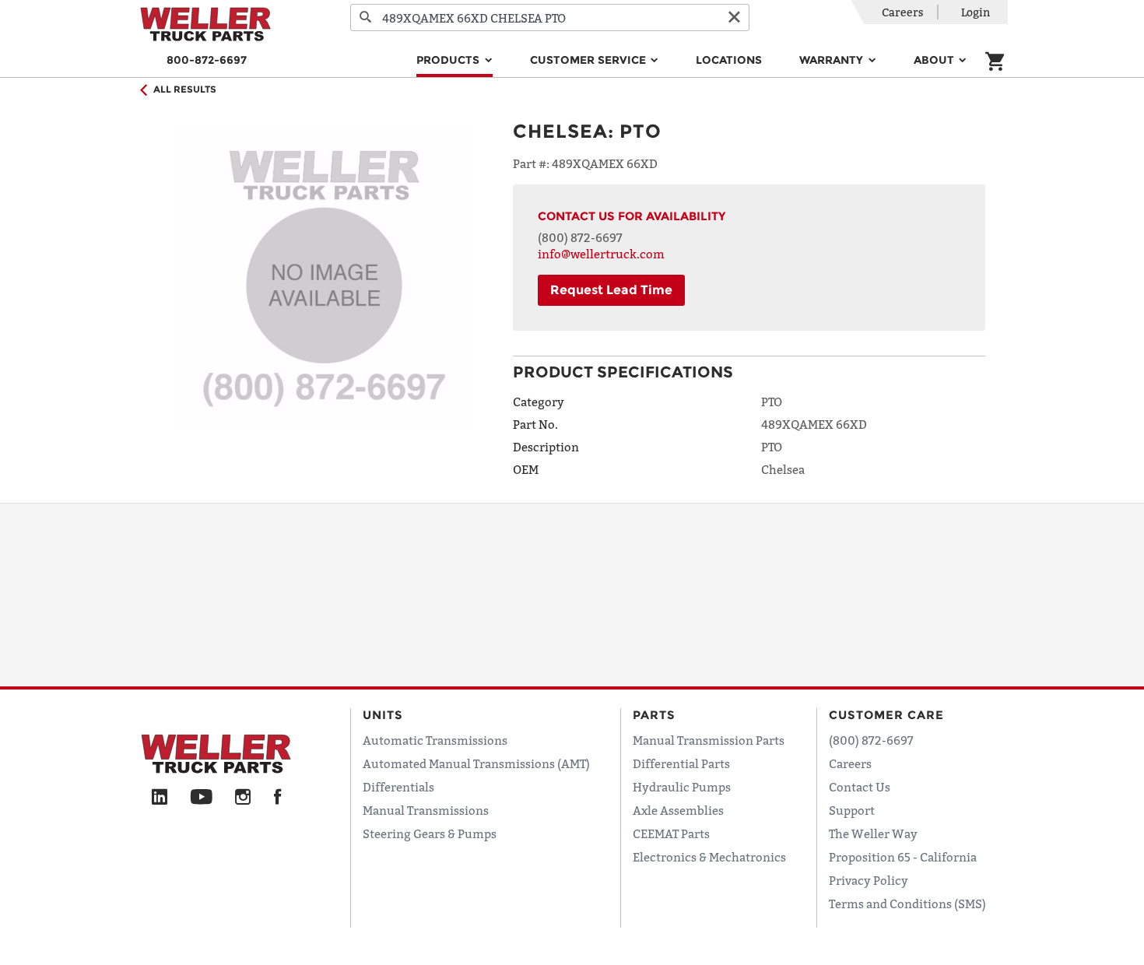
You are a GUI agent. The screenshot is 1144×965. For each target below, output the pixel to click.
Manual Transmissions (426, 810)
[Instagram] (243, 797)
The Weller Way (873, 833)
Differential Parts (681, 763)
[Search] (365, 17)
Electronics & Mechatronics (709, 857)
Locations (729, 60)
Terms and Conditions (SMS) (907, 904)
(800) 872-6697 (580, 237)
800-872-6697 (207, 60)
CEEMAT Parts (671, 833)
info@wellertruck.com (601, 254)
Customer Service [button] (589, 60)
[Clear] (733, 17)
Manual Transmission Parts (708, 740)
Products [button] (449, 60)
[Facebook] (277, 797)
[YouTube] (201, 797)
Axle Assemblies (678, 810)
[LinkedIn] (159, 797)
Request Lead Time (611, 289)
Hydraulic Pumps (682, 787)
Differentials (398, 787)
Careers (903, 12)
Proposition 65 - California (903, 857)
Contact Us (859, 787)
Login (975, 12)
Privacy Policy (868, 880)
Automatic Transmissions (435, 740)
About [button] (935, 60)
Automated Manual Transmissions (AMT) (476, 763)
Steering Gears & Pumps (430, 833)
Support (852, 810)
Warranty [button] (832, 60)
